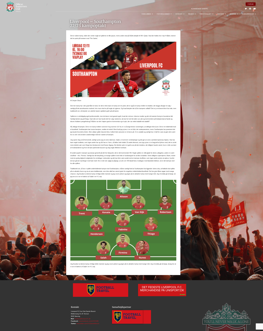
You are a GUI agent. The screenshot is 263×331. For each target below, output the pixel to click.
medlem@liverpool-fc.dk (82, 318)
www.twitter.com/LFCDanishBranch (87, 323)
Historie (220, 14)
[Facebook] (250, 8)
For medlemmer (163, 14)
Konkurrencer (248, 14)
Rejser (191, 14)
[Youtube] (254, 8)
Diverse (233, 14)
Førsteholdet (205, 14)
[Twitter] (245, 8)
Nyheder (178, 14)
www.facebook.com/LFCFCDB (88, 321)
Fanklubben (146, 14)
